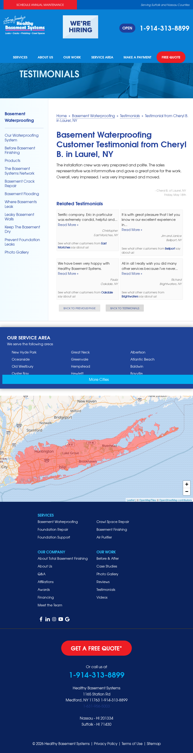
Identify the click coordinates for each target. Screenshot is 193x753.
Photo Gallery (17, 252)
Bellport (170, 249)
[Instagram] (54, 619)
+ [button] (186, 484)
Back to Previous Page (80, 308)
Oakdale (107, 292)
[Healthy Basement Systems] (24, 24)
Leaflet (131, 500)
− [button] (186, 491)
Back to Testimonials (124, 308)
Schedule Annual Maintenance (40, 5)
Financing (46, 597)
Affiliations (45, 581)
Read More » (68, 224)
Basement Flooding (22, 193)
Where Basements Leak (21, 203)
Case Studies (106, 566)
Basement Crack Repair (20, 183)
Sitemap (154, 743)
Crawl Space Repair (112, 521)
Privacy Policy (105, 743)
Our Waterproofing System (22, 137)
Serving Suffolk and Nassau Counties (165, 5)
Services (20, 57)
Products (12, 160)
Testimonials (105, 589)
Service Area (102, 57)
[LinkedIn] (47, 619)
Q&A (41, 574)
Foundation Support (54, 537)
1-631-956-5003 (96, 706)
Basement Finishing (111, 529)
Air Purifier (104, 537)
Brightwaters (130, 296)
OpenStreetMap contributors (175, 500)
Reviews (102, 581)
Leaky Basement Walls (19, 216)
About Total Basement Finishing (63, 558)
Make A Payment (137, 57)
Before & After (107, 558)
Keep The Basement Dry (22, 229)
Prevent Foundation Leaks (22, 241)
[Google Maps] (67, 619)
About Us (45, 57)
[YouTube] (61, 619)
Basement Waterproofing (19, 116)
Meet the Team (50, 605)
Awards (44, 589)
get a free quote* (96, 647)
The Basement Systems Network (19, 170)
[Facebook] (41, 619)
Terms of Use (132, 743)
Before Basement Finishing (20, 150)
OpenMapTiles (147, 500)
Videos (101, 597)
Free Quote (171, 57)
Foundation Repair (53, 529)
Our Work (72, 57)
